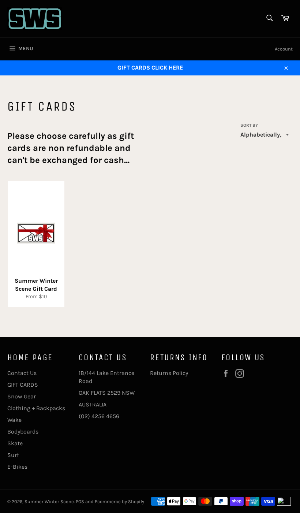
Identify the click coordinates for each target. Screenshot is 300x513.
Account (284, 49)
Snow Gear (21, 396)
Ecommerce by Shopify (119, 501)
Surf (13, 454)
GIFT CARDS (22, 384)
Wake (14, 419)
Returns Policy (169, 372)
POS (80, 501)
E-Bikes (17, 466)
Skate (15, 443)
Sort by (249, 125)
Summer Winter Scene (49, 501)
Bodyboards (22, 431)
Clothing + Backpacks (36, 408)
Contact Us (22, 372)
